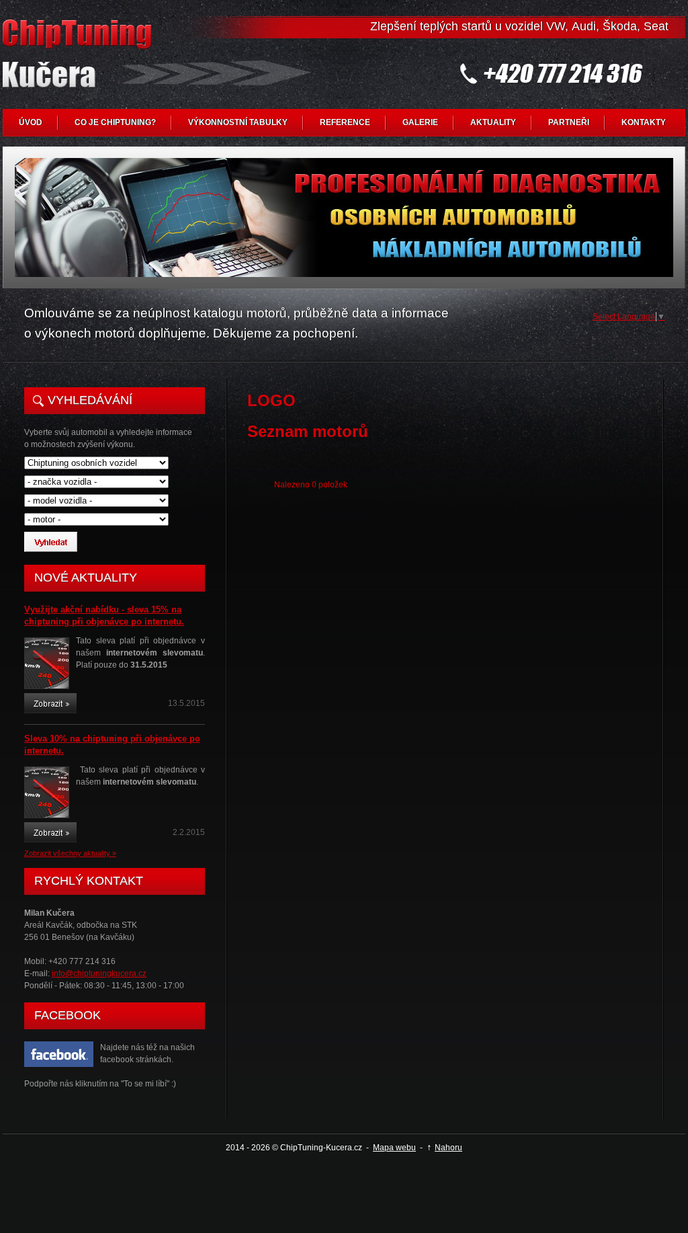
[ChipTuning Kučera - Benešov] (80, 64)
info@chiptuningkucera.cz (99, 973)
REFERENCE (345, 122)
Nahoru (448, 1147)
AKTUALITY (493, 122)
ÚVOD (30, 122)
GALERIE (420, 122)
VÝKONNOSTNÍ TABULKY (238, 122)
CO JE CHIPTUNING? (115, 122)
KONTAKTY (643, 122)
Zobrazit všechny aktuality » (70, 853)
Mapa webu (394, 1147)
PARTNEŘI (568, 122)
